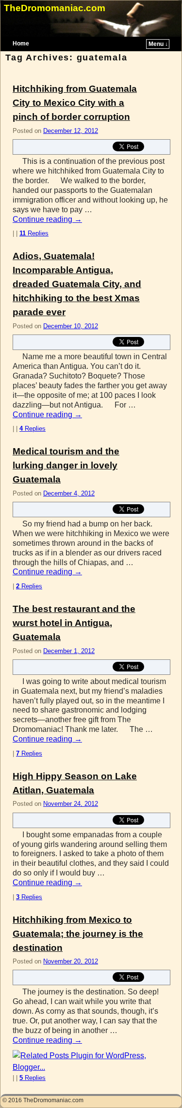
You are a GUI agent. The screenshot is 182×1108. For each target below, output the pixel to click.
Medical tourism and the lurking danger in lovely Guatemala (66, 465)
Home (21, 43)
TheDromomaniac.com (54, 8)
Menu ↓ (158, 44)
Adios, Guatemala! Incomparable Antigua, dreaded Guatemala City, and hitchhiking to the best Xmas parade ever (77, 284)
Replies (34, 233)
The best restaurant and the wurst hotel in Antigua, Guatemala (74, 623)
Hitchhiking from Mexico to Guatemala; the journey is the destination (78, 934)
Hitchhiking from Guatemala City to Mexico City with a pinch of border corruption (75, 103)
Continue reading (47, 219)
